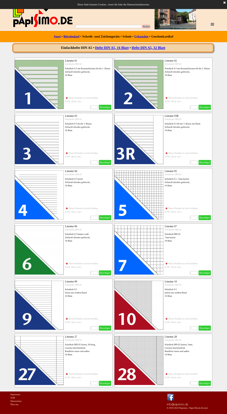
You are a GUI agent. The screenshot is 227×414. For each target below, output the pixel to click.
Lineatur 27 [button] (71, 336)
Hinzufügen (105, 107)
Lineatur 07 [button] (171, 226)
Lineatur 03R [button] (172, 115)
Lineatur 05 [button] (171, 171)
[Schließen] (224, 3)
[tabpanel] (113, 36)
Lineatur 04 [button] (71, 171)
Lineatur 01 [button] (71, 60)
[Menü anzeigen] (212, 24)
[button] (177, 404)
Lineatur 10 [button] (171, 281)
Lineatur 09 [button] (71, 281)
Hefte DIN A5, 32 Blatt (148, 48)
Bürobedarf (71, 36)
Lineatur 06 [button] (71, 226)
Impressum (15, 394)
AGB (12, 397)
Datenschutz (16, 401)
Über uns (14, 404)
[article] (64, 84)
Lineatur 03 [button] (71, 115)
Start (57, 36)
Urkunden (141, 36)
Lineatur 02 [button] (171, 60)
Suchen (146, 26)
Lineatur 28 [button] (171, 336)
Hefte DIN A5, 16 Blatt (112, 48)
